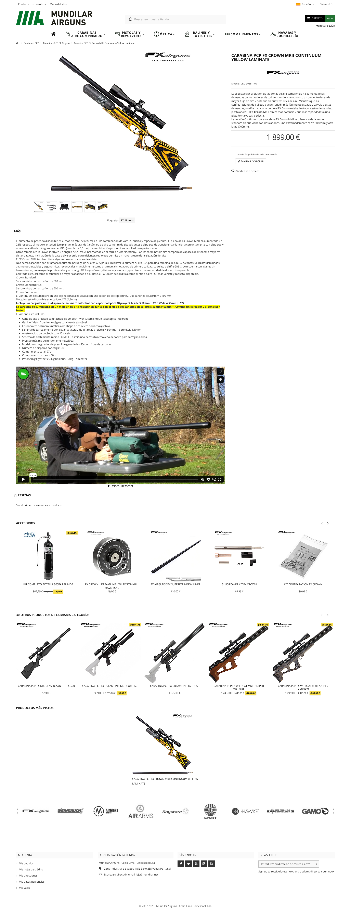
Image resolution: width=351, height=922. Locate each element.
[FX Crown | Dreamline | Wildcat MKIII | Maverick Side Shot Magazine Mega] (112, 556)
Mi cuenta (25, 855)
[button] (85, 34)
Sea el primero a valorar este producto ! (39, 505)
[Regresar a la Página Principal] (17, 43)
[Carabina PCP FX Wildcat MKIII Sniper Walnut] (238, 653)
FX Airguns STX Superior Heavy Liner (175, 584)
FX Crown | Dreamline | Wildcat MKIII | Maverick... (112, 586)
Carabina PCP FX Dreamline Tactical (174, 686)
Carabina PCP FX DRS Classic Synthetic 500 (46, 686)
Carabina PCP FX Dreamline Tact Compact (110, 686)
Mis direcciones (28, 875)
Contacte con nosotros (32, 4)
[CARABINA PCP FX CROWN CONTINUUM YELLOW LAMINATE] (38, 206)
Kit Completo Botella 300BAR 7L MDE (48, 584)
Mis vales (24, 888)
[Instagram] (204, 863)
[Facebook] (181, 863)
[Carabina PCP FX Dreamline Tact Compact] (110, 653)
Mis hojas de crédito (31, 869)
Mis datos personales (31, 881)
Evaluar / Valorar (252, 161)
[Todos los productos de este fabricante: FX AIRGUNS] (283, 73)
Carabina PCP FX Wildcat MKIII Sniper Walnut (239, 687)
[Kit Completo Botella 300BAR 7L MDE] (48, 556)
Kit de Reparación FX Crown (303, 584)
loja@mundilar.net (147, 874)
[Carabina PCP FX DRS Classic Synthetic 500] (46, 653)
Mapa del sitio (58, 4)
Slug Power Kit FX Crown (239, 584)
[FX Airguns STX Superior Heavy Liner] (176, 556)
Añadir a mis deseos (247, 171)
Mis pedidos (26, 863)
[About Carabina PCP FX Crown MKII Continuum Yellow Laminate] (170, 744)
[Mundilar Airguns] (54, 18)
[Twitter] (188, 863)
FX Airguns (127, 220)
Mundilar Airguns (166, 906)
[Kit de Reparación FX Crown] (303, 556)
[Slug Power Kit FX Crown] (239, 556)
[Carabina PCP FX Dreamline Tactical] (174, 653)
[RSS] (211, 863)
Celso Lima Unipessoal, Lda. (195, 906)
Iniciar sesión (327, 25)
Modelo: (235, 83)
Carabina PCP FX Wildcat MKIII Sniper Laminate (303, 687)
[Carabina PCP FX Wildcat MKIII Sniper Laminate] (303, 653)
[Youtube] (196, 863)
